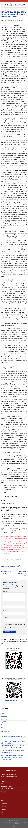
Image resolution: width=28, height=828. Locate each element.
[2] (7, 136)
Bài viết (3, 713)
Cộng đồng (4, 716)
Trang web (5, 617)
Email (4, 610)
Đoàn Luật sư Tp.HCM (7, 786)
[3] (15, 237)
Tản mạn (3, 724)
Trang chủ (5, 822)
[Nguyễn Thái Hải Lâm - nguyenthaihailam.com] (15, 4)
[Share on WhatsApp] (7, 560)
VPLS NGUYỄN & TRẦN (8, 789)
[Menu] (2, 5)
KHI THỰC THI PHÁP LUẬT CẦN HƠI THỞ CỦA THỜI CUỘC (13, 742)
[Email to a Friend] (15, 560)
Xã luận (3, 727)
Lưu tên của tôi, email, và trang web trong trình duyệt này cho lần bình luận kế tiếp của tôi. (14, 627)
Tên (4, 604)
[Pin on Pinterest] (18, 560)
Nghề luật (3, 10)
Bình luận (6, 591)
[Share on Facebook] (10, 560)
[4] (3, 325)
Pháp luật (3, 792)
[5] (9, 368)
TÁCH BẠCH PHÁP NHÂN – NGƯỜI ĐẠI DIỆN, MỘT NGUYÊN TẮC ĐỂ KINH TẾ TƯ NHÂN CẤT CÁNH (13, 757)
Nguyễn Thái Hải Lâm (18, 20)
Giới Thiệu (4, 719)
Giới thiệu (11, 822)
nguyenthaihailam (11, 566)
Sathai (17, 566)
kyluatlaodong (4, 566)
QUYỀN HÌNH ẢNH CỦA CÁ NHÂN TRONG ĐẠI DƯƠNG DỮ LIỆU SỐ (13, 751)
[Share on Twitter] (12, 560)
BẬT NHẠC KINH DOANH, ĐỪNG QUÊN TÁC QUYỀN (13, 737)
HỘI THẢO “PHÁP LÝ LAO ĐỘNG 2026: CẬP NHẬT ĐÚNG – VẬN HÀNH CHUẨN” (13, 747)
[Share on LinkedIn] (20, 560)
